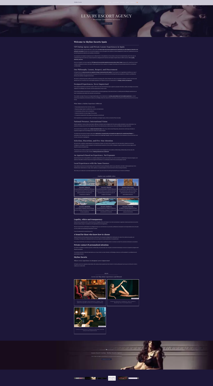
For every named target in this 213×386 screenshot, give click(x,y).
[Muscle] (133, 378)
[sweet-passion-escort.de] (90, 378)
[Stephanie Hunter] (101, 378)
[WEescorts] (111, 378)
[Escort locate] (122, 378)
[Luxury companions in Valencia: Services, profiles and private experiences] (90, 317)
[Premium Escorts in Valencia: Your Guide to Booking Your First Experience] (123, 289)
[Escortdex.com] (79, 378)
